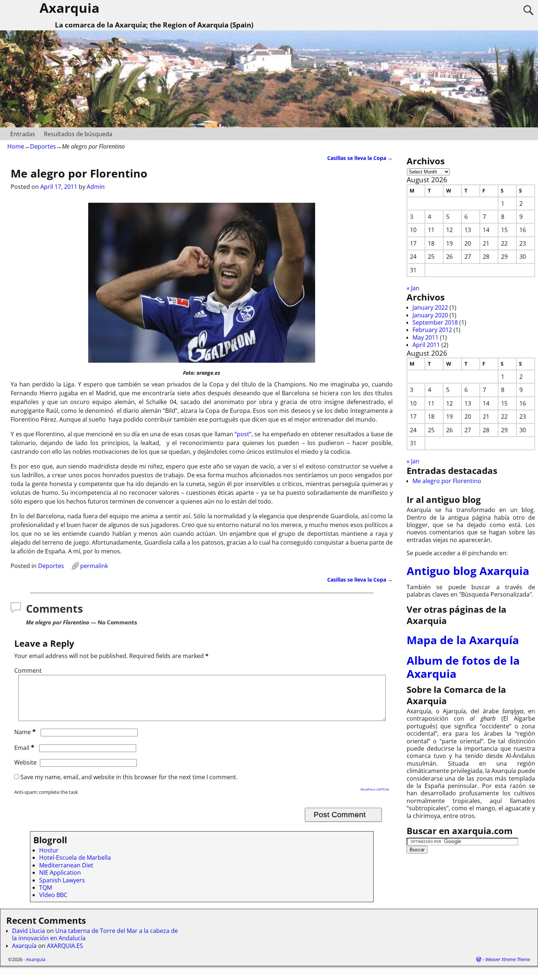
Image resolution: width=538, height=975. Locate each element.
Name (25, 732)
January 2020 (430, 315)
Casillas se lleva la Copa (360, 157)
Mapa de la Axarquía (463, 639)
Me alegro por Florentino (446, 481)
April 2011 (426, 345)
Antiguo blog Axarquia (468, 570)
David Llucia (28, 931)
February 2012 (432, 330)
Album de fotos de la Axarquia (463, 667)
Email (24, 748)
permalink (94, 566)
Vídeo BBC (53, 895)
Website (25, 762)
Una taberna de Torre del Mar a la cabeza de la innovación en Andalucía (95, 934)
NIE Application (60, 872)
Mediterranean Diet (66, 865)
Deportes (43, 146)
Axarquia (35, 959)
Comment (28, 670)
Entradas (22, 134)
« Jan (413, 288)
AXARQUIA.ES (65, 946)
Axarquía (24, 946)
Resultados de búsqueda (78, 134)
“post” (243, 434)
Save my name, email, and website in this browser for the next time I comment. (129, 777)
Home (15, 146)
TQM (45, 888)
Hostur (49, 850)
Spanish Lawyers (62, 880)
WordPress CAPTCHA (374, 789)
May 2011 (425, 337)
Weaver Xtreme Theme (507, 959)
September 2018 (435, 322)
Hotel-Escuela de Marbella (75, 857)
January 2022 (430, 307)
